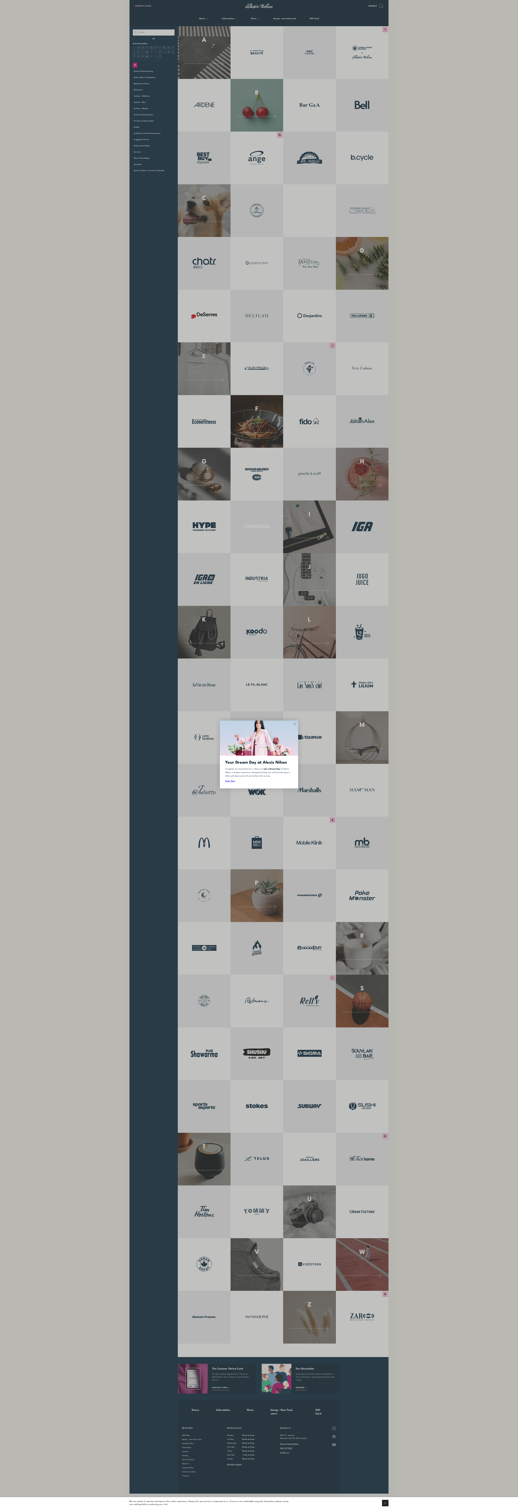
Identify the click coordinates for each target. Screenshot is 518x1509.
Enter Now (230, 781)
